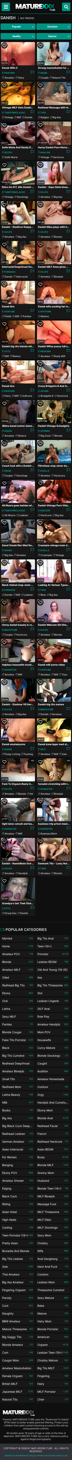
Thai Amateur (17, 1274)
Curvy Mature (52, 1047)
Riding (17, 1204)
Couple (45, 77)
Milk (17, 1102)
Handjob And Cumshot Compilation (52, 1103)
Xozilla (44, 470)
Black (17, 1047)
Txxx (43, 112)
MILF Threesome (52, 1212)
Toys (64, 674)
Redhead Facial (52, 1126)
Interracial (22, 276)
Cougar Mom (17, 1360)
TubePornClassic (14, 112)
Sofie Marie (11, 157)
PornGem (9, 271)
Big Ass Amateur (17, 1282)
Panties (27, 316)
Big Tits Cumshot (17, 1055)
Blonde (58, 236)
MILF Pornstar (52, 1391)
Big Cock (46, 435)
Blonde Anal (52, 1118)
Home (17, 946)
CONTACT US (61, 1455)
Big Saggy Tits (17, 1337)
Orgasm (52, 1344)
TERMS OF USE (11, 1455)
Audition (52, 1071)
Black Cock (17, 1196)
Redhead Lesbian (17, 1133)
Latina (17, 1008)
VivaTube (9, 311)
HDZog (8, 152)
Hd (31, 793)
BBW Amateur (17, 1321)
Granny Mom (52, 1172)
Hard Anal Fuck (52, 1266)
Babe (52, 1305)
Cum (17, 1352)
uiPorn (44, 391)
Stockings (22, 196)
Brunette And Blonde (17, 1251)
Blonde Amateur (17, 1344)
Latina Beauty (17, 1094)
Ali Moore (10, 515)
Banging (17, 1165)
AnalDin (45, 152)
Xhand (8, 431)
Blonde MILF (52, 1165)
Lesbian (23, 515)
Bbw (43, 594)
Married (17, 938)
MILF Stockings (52, 1227)
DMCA (43, 1455)
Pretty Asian (17, 1243)
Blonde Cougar (17, 1032)
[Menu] (6, 7)
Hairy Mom (52, 1321)
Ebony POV (17, 1172)
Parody (17, 1298)
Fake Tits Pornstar (17, 1040)
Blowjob (58, 276)
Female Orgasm (17, 1376)
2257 (50, 1455)
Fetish (8, 316)
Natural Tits (58, 77)
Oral (17, 1001)
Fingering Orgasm (17, 1290)
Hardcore (58, 157)
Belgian (45, 117)
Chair (52, 1399)
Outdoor (52, 1087)
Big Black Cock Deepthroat (17, 1126)
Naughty (17, 1313)
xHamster (10, 669)
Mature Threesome (17, 1329)
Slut (52, 993)
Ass (52, 977)
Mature (45, 316)
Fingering (52, 1376)
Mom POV (52, 1032)
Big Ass (57, 117)
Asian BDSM (52, 1149)
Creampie (46, 555)
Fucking (28, 754)
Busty (52, 1157)
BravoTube (10, 630)
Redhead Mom (17, 1087)
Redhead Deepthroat (17, 1064)
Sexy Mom (52, 1235)
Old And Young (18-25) (52, 970)
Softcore (27, 395)
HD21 (43, 749)
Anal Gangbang (52, 1258)
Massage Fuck (52, 1204)
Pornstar (52, 954)
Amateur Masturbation (17, 1368)
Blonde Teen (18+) (52, 1188)
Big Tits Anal (52, 938)
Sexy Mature (52, 1298)
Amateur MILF (17, 969)
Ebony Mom (52, 1110)
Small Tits (17, 1079)
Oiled (17, 977)
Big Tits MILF (52, 1368)
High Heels (17, 1219)
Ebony (17, 993)
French (52, 1133)
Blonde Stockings (52, 1055)
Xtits (7, 351)
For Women (17, 1157)
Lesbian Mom (52, 1282)
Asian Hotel (17, 1212)
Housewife (52, 1040)
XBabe (43, 73)
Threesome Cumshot (52, 1290)
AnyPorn (45, 311)
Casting (17, 1227)
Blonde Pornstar (52, 1329)
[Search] (66, 7)
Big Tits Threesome (52, 985)
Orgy (52, 1094)
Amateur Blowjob (17, 1071)
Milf (19, 117)
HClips (44, 192)
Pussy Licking (12, 754)
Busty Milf (59, 356)
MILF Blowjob (52, 1196)
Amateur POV (17, 954)
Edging (17, 1188)
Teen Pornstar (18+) (17, 1235)
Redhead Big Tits (17, 985)
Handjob (23, 873)
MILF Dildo (52, 1219)
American (52, 1337)
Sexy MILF (17, 1016)
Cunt (17, 1305)
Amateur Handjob (52, 1024)
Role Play (52, 1016)
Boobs (17, 1110)
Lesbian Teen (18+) (52, 1352)
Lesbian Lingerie (52, 1001)
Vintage (9, 117)
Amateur (9, 77)
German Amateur (17, 1141)
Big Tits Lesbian (17, 1258)
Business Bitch (49, 833)
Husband (52, 1180)
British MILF (17, 1383)
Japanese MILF (17, 1391)
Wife (52, 1251)
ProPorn (9, 73)
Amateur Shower (17, 1180)
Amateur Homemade (52, 1079)
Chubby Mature (52, 1360)
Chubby (52, 1243)
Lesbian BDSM (52, 962)
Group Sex (11, 913)
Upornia (45, 431)
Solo (64, 754)
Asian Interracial (17, 1149)
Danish (28, 117)
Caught (52, 1063)
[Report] (32, 73)
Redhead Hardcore (52, 1141)
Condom (52, 1274)
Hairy (21, 77)
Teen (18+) (52, 946)
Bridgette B (47, 395)
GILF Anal (52, 1008)
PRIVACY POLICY (29, 1455)
